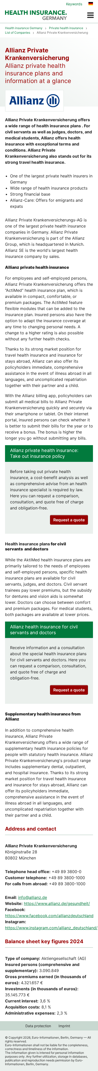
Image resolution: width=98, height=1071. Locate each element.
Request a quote (69, 519)
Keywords (74, 4)
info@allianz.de (32, 897)
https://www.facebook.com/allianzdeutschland (49, 915)
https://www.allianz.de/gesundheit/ (57, 903)
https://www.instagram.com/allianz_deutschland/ (51, 927)
